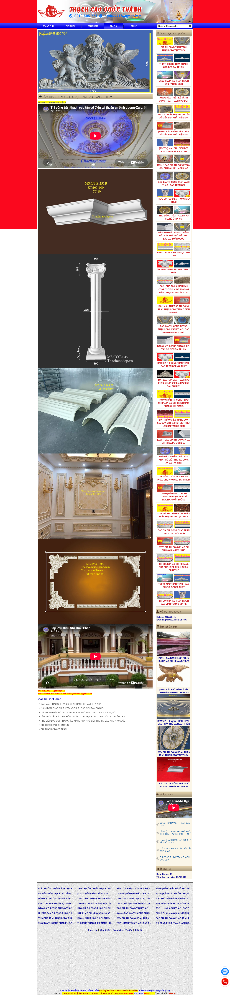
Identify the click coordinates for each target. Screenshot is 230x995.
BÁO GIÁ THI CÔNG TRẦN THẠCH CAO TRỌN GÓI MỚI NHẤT (173, 364)
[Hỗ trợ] (225, 981)
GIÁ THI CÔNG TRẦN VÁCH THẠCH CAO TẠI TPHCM (174, 48)
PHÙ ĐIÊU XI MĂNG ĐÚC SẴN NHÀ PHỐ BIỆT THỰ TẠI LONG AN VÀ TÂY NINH (174, 460)
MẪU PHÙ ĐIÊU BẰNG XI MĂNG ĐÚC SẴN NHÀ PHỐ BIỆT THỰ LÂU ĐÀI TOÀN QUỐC (173, 235)
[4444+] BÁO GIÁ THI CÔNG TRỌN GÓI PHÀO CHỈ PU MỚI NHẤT (173, 166)
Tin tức (113, 26)
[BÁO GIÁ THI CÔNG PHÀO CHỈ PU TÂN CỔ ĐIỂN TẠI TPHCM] (173, 727)
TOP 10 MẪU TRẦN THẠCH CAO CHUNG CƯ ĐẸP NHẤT (173, 585)
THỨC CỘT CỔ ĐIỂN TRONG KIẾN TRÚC (173, 200)
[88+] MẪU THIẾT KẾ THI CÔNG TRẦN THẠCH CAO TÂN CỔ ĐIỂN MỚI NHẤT (174, 309)
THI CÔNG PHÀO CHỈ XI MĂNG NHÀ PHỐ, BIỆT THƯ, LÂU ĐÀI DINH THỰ (174, 567)
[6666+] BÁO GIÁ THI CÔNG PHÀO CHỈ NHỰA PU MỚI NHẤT (173, 441)
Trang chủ (48, 26)
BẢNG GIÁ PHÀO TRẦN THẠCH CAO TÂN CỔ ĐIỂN (174, 82)
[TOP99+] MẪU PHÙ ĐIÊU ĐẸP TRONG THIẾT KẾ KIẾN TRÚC (173, 150)
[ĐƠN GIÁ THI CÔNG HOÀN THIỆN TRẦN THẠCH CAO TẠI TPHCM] (173, 696)
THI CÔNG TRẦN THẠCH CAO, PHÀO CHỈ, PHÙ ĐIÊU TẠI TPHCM (173, 478)
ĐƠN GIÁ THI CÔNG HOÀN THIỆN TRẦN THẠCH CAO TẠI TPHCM (174, 515)
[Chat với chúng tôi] (225, 971)
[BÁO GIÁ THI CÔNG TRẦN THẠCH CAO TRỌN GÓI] (173, 759)
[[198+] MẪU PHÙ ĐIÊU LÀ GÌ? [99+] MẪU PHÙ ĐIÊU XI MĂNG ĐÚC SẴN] (173, 633)
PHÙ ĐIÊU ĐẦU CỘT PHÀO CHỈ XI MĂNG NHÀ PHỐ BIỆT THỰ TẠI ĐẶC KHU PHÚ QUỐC (83, 721)
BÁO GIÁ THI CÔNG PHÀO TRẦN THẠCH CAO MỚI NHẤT (173, 532)
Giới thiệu (71, 26)
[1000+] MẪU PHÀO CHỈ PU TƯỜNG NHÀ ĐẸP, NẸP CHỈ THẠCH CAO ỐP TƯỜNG (173, 496)
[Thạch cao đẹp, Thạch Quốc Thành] (95, 61)
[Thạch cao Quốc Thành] (51, 11)
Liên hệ (133, 26)
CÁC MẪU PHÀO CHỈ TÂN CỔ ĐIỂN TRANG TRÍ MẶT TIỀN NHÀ (71, 704)
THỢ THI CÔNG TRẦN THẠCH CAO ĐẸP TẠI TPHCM (173, 65)
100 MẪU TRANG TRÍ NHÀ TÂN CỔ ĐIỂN (173, 271)
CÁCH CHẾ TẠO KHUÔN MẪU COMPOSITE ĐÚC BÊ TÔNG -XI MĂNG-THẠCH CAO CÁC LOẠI (173, 289)
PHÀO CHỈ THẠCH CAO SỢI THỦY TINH (173, 254)
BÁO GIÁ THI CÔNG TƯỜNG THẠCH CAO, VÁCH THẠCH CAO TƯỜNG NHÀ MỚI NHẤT (173, 329)
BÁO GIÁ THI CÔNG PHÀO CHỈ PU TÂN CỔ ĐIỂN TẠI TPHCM (173, 347)
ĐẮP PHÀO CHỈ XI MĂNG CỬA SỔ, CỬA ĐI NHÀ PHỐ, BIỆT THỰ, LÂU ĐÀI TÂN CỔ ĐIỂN (173, 423)
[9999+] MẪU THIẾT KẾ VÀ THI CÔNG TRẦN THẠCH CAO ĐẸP (173, 99)
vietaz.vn (171, 993)
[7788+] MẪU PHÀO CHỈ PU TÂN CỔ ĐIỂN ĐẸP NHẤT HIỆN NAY (173, 133)
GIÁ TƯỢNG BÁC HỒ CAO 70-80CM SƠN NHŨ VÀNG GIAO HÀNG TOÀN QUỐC (78, 712)
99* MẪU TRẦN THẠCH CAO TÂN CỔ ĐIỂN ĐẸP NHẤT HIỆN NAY (173, 116)
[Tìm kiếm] (190, 26)
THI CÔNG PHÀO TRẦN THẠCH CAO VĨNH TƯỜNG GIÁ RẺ (174, 602)
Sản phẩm (93, 26)
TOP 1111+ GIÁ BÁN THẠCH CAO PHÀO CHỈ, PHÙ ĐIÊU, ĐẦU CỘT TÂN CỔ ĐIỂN (173, 383)
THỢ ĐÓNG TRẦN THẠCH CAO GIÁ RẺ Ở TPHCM (174, 217)
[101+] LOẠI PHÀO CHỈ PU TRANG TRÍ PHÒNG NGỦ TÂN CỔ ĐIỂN (72, 708)
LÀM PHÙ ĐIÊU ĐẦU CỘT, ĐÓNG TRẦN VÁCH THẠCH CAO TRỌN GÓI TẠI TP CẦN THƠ (83, 717)
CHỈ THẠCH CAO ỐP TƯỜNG (55, 725)
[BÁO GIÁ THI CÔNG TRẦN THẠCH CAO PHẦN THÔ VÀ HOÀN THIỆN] (173, 664)
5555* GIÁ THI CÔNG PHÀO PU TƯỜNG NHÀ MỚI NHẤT (174, 548)
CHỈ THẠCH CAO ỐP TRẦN (53, 729)
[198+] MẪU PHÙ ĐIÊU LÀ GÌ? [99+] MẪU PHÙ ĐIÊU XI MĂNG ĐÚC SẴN (174, 651)
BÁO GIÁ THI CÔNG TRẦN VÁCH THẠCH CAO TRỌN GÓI (173, 183)
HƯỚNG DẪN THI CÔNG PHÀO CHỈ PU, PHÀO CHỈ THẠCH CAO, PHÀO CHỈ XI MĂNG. (173, 403)
